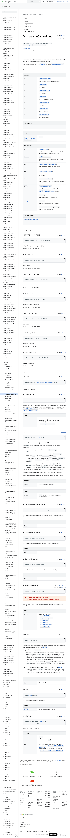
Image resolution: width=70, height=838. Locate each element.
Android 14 (47, 800)
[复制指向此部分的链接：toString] (29, 690)
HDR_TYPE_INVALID (43, 109)
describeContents (43, 149)
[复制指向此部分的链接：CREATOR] (30, 377)
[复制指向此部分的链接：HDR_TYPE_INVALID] (37, 333)
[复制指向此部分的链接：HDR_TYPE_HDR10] (36, 255)
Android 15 (47, 797)
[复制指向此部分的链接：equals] (28, 432)
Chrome (22, 820)
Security (22, 800)
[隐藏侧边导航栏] (16, 835)
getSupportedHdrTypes (45, 186)
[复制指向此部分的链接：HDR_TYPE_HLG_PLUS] (38, 313)
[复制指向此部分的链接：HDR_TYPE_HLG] (34, 294)
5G (29, 807)
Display (43, 64)
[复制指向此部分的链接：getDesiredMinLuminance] (40, 559)
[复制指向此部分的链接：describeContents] (35, 394)
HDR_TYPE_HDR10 (43, 84)
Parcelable (42, 45)
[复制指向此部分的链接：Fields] (28, 372)
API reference (6, 6)
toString (41, 201)
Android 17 (47, 793)
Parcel (48, 207)
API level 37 (63, 313)
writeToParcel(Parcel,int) (30, 408)
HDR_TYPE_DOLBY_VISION (45, 78)
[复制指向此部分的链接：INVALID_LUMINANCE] (38, 352)
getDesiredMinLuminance (45, 179)
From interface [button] (34, 127)
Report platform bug (64, 794)
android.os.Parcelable (38, 127)
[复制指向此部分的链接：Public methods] (36, 390)
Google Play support (64, 802)
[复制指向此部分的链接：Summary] (31, 70)
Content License (58, 760)
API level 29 (63, 274)
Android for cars (39, 803)
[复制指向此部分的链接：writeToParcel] (33, 716)
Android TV (39, 805)
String (26, 201)
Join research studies (64, 805)
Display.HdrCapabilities (29, 139)
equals (40, 156)
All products (22, 826)
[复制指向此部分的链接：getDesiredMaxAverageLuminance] (46, 504)
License (26, 831)
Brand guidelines (33, 831)
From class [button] (31, 219)
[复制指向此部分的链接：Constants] (32, 230)
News (21, 804)
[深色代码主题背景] (64, 239)
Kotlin (59, 39)
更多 (15, 1)
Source (21, 802)
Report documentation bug (65, 798)
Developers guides (55, 800)
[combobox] (34, 1)
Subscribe (53, 834)
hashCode (41, 195)
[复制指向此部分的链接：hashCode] (30, 635)
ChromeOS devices (39, 800)
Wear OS (39, 797)
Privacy (29, 805)
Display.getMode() (44, 190)
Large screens (40, 794)
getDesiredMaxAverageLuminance (47, 164)
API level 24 (63, 35)
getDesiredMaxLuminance (45, 171)
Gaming (30, 793)
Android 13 (47, 802)
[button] (9, 15)
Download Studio (55, 805)
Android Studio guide (56, 797)
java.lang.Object (26, 48)
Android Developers (27, 14)
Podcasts (22, 809)
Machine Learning (30, 796)
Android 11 (47, 806)
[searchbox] (9, 12)
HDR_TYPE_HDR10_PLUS (44, 90)
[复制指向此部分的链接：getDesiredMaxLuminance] (41, 533)
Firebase (22, 822)
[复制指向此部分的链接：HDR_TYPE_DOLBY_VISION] (41, 235)
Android (22, 794)
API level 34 (63, 332)
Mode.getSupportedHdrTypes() (47, 191)
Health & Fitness (30, 799)
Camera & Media (30, 803)
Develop (34, 14)
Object (30, 45)
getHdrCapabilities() (57, 64)
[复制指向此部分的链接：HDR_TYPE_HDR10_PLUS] (40, 274)
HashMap (44, 647)
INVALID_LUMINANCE (44, 115)
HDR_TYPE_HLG (42, 96)
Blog (21, 806)
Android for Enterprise (22, 797)
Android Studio (60, 1)
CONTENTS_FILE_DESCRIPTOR (30, 410)
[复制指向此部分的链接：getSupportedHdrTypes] (39, 585)
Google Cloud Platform (25, 824)
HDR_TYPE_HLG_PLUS (44, 102)
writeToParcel (42, 207)
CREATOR (41, 137)
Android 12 (47, 804)
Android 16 (47, 795)
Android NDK (56, 808)
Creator (26, 138)
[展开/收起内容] (28, 18)
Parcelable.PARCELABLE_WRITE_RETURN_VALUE (51, 750)
